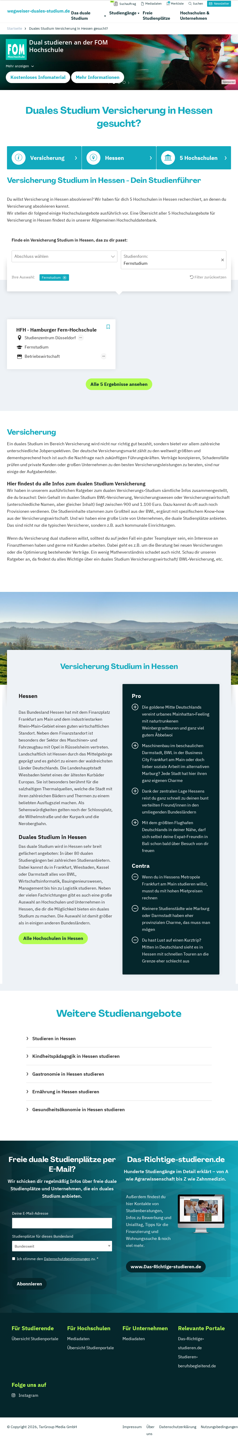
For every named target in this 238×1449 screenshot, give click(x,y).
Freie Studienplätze (156, 15)
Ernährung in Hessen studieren (65, 1091)
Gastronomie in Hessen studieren (68, 1074)
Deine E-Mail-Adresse (30, 1213)
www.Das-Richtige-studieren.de (166, 1266)
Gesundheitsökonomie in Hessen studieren (78, 1109)
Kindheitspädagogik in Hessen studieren (76, 1056)
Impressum (132, 1426)
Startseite (14, 28)
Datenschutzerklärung (177, 1426)
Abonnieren (29, 1284)
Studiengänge (122, 13)
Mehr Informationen (97, 77)
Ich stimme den (57, 1258)
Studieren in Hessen (54, 1038)
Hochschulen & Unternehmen (194, 15)
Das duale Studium (80, 15)
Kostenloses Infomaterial (38, 77)
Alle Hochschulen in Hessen (53, 938)
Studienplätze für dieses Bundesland (42, 1236)
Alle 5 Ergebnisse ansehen (119, 384)
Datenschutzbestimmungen (67, 1258)
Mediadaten (78, 1338)
